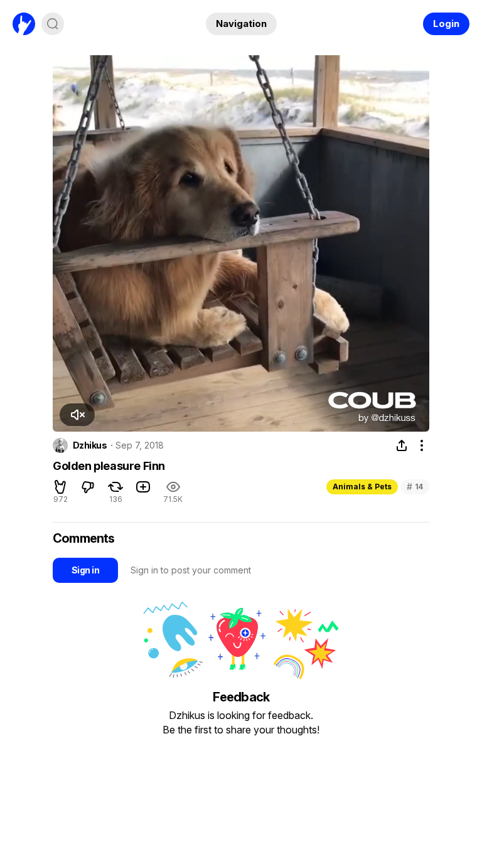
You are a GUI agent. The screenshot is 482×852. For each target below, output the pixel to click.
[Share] (401, 445)
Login (446, 23)
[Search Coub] (52, 24)
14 (415, 486)
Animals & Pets (362, 486)
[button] (77, 414)
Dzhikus (90, 445)
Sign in (85, 570)
